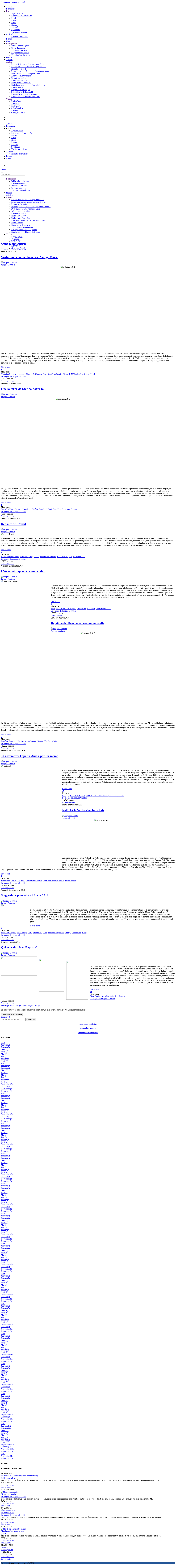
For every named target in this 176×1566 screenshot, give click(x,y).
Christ (98, 608)
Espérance (24, 556)
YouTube (15, 103)
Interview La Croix (19, 50)
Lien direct (5, 1017)
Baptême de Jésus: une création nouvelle (77, 623)
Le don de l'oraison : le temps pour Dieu (27, 64)
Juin (4, 1056)
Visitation (5, 374)
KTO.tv (14, 110)
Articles (9, 60)
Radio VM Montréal (19, 80)
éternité (61, 881)
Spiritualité (15, 29)
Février (5, 1047)
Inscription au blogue (88, 1024)
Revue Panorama (18, 48)
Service (39, 374)
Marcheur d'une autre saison (12, 1531)
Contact (9, 41)
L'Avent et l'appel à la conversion (23, 571)
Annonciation (20, 374)
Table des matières (8, 1478)
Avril (4, 1052)
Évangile (67, 374)
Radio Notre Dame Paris (21, 83)
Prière (13, 20)
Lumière (38, 881)
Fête (108, 996)
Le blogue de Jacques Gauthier (13, 376)
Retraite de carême (18, 78)
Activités (9, 34)
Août (4, 1061)
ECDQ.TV (15, 106)
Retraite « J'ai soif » (19, 69)
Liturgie (29, 374)
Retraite (9, 556)
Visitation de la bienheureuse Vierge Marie (29, 257)
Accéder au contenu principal (13, 2)
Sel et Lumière (17, 108)
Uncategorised (7, 1550)
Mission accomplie (8, 1494)
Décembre (6, 1091)
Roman (14, 25)
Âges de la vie (17, 13)
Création (32, 741)
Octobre (5, 1086)
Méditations (85, 374)
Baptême (18, 509)
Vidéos (9, 99)
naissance (52, 933)
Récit (13, 23)
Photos (9, 57)
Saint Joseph (22, 933)
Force (11, 509)
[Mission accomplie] (9, 1492)
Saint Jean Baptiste (55, 374)
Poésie (14, 18)
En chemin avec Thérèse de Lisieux (25, 96)
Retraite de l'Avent (13, 524)
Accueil (9, 6)
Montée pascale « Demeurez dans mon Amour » (31, 71)
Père (45, 741)
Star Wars (5, 509)
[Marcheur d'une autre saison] (13, 1529)
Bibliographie (11, 43)
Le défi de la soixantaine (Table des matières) (19, 1476)
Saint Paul (43, 509)
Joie (40, 933)
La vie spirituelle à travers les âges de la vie (28, 66)
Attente (16, 556)
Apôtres (93, 795)
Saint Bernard (50, 556)
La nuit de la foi (7, 1513)
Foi (34, 374)
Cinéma (35, 509)
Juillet (5, 1059)
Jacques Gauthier (8, 265)
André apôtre (102, 795)
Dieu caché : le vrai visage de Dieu (25, 73)
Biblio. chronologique (20, 46)
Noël (37, 556)
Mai (4, 1054)
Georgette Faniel (18, 113)
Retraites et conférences (88, 1033)
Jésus (45, 374)
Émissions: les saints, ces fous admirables (28, 85)
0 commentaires (7, 381)
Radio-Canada (17, 87)
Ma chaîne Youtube (88, 1028)
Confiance (112, 795)
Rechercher (30, 1019)
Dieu (59, 509)
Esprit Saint (52, 509)
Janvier (5, 1045)
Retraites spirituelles (19, 36)
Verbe (42, 556)
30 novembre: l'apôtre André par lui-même (29, 756)
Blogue (9, 39)
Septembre (6, 1084)
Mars (4, 1049)
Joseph (73, 881)
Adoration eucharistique (21, 76)
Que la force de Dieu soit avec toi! (23, 388)
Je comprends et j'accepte (12, 1014)
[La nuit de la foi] (8, 1510)
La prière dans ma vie (20, 53)
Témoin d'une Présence (20, 55)
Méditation (75, 374)
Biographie (10, 9)
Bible (29, 509)
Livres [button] (8, 128)
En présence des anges (20, 90)
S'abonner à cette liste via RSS (13, 249)
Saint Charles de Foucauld (22, 92)
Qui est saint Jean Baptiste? (19, 947)
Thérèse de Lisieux (19, 32)
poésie (3, 1533)
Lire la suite (6, 367)
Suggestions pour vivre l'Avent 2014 (24, 895)
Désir (45, 933)
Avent (3, 556)
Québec (98, 996)
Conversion (81, 608)
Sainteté (14, 27)
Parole (93, 374)
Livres (8, 11)
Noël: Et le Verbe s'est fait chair (83, 810)
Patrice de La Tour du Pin (21, 16)
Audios (9, 62)
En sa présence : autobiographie (24, 94)
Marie (11, 374)
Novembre (6, 1089)
